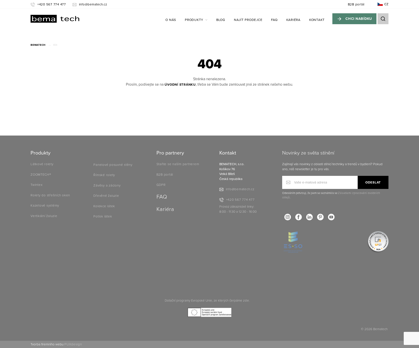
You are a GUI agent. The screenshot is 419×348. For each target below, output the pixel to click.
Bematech (38, 44)
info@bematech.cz (93, 4)
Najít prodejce (248, 20)
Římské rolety (104, 175)
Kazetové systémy (45, 205)
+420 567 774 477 (51, 4)
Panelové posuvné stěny (112, 165)
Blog (220, 20)
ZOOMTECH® (41, 175)
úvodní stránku (180, 85)
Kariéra (293, 20)
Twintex (36, 185)
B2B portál (356, 4)
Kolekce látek (104, 206)
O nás (170, 20)
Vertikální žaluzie (44, 216)
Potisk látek (102, 216)
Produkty (194, 20)
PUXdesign (73, 344)
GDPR (161, 185)
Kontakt (317, 20)
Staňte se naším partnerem (177, 164)
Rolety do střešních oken (50, 195)
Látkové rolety (42, 164)
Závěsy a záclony (106, 185)
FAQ (274, 20)
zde (246, 300)
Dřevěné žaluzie (106, 196)
